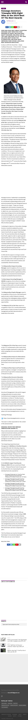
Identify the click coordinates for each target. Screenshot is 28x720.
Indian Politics (5, 705)
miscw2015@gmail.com (14, 692)
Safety (14, 716)
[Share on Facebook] (6, 26)
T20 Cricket (5, 707)
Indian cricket (14, 705)
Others (20, 716)
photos (15, 703)
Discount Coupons (6, 714)
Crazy (20, 714)
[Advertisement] (14, 182)
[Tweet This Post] (9, 26)
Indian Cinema (22, 705)
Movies (9, 716)
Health (25, 714)
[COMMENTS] (21, 26)
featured (4, 703)
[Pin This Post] (15, 26)
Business (14, 714)
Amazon (10, 703)
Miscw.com (11, 21)
